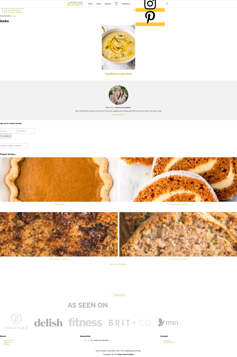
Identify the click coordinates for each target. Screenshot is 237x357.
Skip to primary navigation (14, 8)
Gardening (126, 4)
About (98, 4)
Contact (167, 340)
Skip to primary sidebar (13, 12)
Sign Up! (87, 340)
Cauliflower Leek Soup (118, 73)
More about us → (118, 114)
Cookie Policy (9, 340)
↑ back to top (118, 295)
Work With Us (169, 342)
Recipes (108, 4)
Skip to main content (12, 10)
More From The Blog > (118, 264)
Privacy (6, 344)
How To (116, 4)
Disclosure (8, 342)
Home (90, 4)
